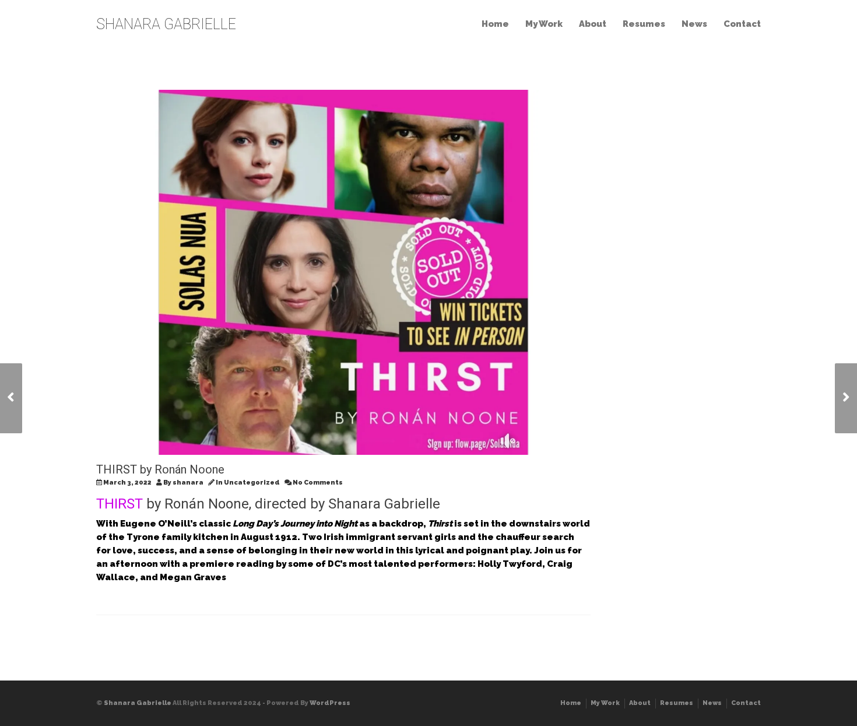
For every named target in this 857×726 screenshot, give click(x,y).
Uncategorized (252, 482)
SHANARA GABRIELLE (166, 24)
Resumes (644, 24)
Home (495, 24)
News (694, 24)
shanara (188, 482)
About (592, 24)
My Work (544, 24)
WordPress (330, 703)
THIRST (119, 504)
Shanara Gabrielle (137, 703)
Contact (742, 24)
